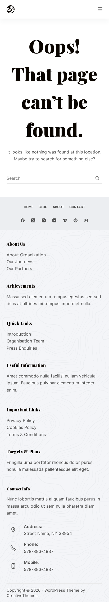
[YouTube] (54, 220)
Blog (43, 207)
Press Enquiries (22, 348)
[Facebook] (23, 220)
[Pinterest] (76, 220)
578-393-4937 (38, 551)
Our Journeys (20, 261)
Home (28, 207)
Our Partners (19, 268)
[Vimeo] (65, 220)
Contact (77, 207)
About (58, 207)
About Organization (26, 254)
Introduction (19, 334)
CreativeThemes (22, 595)
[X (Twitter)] (33, 220)
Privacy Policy (21, 420)
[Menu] (100, 9)
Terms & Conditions (26, 434)
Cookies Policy (22, 427)
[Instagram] (44, 220)
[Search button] (97, 178)
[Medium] (86, 220)
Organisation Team (25, 341)
